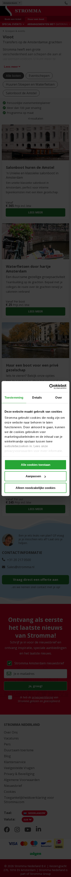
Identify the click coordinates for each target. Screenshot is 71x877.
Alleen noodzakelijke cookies (35, 487)
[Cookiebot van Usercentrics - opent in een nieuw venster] (50, 386)
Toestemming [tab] (14, 397)
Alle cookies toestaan (35, 464)
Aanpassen (33, 476)
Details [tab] (37, 397)
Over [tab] (58, 397)
